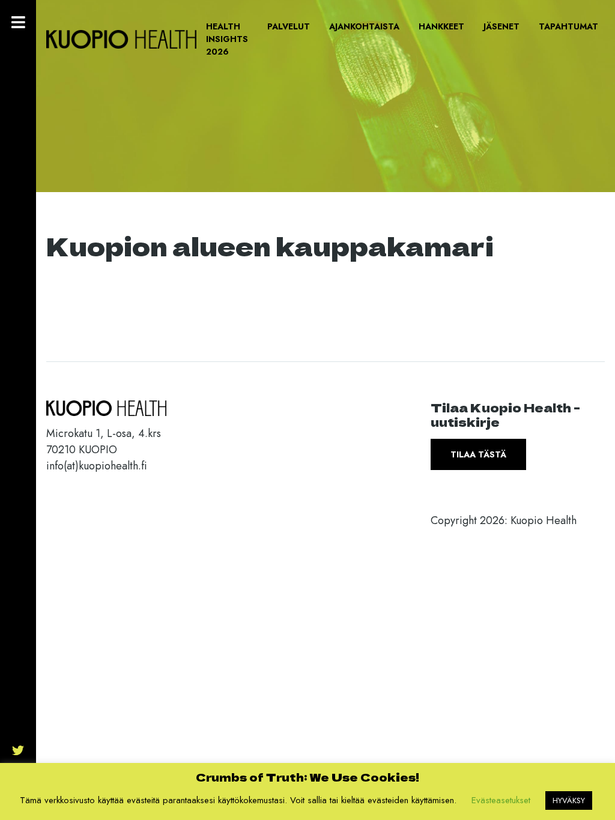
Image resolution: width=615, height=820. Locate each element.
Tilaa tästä (478, 454)
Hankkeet (441, 26)
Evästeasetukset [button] (500, 800)
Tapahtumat (568, 26)
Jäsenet (501, 26)
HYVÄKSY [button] (569, 800)
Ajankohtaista (364, 26)
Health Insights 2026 (227, 39)
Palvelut (288, 26)
